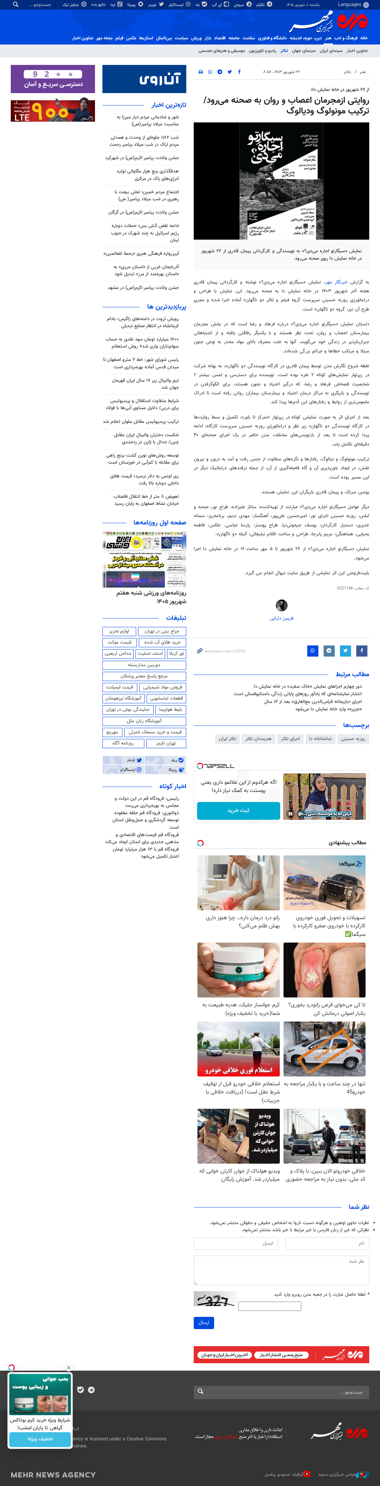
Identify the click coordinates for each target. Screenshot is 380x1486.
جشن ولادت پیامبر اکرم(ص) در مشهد (143, 288)
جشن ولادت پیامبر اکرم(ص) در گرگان (143, 212)
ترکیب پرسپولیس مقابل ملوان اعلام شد (141, 421)
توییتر (152, 5)
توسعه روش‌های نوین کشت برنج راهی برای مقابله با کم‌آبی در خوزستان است (142, 459)
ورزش (196, 38)
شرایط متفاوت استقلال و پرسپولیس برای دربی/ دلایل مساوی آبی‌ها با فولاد (142, 404)
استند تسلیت (150, 653)
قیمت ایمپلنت (119, 687)
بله (198, 5)
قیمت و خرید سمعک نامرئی (155, 732)
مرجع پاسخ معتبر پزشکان (144, 676)
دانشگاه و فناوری (272, 38)
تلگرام (261, 5)
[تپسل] (200, 766)
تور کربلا (176, 653)
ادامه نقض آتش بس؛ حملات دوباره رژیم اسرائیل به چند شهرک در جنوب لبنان (145, 233)
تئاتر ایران (227, 739)
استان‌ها (146, 38)
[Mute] (301, 813)
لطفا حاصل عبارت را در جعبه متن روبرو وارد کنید (321, 1294)
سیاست (181, 38)
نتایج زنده (99, 4)
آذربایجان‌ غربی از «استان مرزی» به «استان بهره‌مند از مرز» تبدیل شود (146, 270)
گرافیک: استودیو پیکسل (284, 1475)
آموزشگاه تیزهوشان (123, 698)
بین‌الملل (164, 38)
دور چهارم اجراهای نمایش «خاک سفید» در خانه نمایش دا (308, 686)
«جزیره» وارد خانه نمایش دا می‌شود (328, 709)
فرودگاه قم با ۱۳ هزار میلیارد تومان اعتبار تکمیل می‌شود (146, 853)
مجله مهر (104, 38)
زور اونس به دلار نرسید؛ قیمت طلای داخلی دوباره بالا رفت (144, 480)
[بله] (80, 1390)
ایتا (113, 5)
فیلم (119, 38)
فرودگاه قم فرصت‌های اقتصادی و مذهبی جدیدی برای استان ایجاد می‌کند (142, 838)
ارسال (204, 1322)
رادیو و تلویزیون (262, 50)
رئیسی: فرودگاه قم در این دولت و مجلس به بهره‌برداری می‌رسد (147, 802)
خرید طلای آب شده (162, 642)
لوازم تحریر (119, 631)
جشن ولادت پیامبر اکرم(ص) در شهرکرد (142, 158)
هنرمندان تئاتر (258, 739)
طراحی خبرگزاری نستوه (337, 1475)
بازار (207, 38)
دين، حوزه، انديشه (306, 38)
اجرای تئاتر (290, 739)
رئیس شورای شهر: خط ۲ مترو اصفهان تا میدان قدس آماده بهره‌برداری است (141, 363)
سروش (239, 5)
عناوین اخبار (357, 50)
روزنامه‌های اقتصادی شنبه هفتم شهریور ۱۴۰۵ (147, 597)
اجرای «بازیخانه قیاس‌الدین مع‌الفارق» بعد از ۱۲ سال (313, 702)
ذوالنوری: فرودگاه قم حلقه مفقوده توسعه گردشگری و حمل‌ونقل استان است (145, 820)
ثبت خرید (238, 810)
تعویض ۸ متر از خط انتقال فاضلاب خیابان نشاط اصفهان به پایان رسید (146, 500)
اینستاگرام (176, 5)
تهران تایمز (166, 743)
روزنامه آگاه (123, 743)
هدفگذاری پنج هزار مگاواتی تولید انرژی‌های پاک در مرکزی (148, 175)
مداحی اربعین (118, 653)
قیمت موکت (119, 642)
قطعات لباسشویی (166, 698)
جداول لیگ (71, 5)
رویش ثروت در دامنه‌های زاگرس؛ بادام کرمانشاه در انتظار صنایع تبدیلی (143, 322)
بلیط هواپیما (170, 709)
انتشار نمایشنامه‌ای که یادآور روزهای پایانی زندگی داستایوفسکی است (298, 694)
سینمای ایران (331, 50)
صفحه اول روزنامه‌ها (160, 523)
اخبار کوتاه (173, 787)
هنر (328, 38)
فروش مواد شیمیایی (162, 687)
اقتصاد (220, 38)
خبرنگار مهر (336, 282)
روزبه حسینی (353, 739)
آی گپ (217, 5)
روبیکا (132, 5)
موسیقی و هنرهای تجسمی (222, 50)
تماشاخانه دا (320, 739)
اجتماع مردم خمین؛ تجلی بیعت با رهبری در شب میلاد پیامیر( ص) (147, 195)
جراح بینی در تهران (162, 631)
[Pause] (290, 813)
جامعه (234, 38)
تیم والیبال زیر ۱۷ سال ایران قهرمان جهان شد (145, 384)
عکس (131, 38)
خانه (364, 38)
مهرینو (112, 732)
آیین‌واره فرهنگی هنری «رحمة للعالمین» (141, 253)
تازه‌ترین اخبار (168, 105)
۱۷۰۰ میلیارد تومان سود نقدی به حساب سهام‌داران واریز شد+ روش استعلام (142, 343)
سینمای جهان (304, 50)
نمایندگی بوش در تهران (128, 709)
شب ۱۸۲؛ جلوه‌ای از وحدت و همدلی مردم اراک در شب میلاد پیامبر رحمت (144, 141)
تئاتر (284, 50)
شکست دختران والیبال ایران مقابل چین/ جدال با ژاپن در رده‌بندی (146, 438)
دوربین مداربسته (144, 665)
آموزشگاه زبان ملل (144, 721)
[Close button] (68, 1367)
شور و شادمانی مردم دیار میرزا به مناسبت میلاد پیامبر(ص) (148, 121)
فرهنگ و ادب (345, 38)
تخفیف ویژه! (40, 1440)
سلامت (249, 38)
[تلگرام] (91, 1390)
